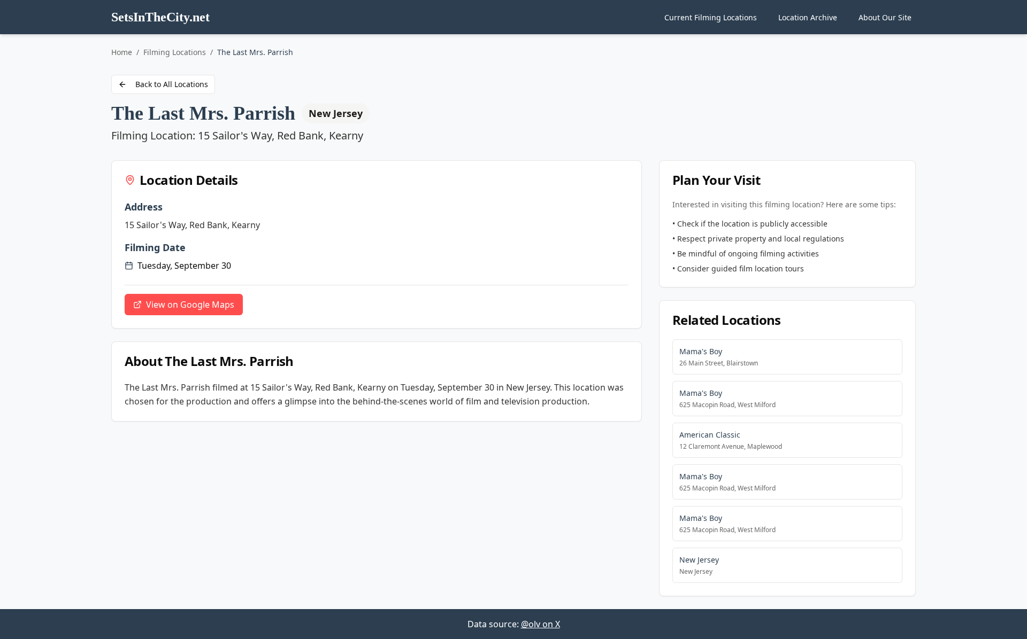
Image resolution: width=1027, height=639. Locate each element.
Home (121, 52)
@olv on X (540, 624)
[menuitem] (710, 17)
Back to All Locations (171, 84)
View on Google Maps (190, 304)
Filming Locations (174, 52)
